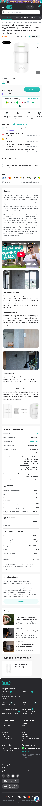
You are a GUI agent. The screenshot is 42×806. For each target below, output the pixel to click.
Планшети (5, 730)
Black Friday (25, 740)
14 (35, 102)
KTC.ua (9, 7)
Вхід (31, 7)
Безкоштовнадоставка (17, 117)
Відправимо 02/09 (33, 135)
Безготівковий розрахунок (31, 182)
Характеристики (21, 17)
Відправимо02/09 (7, 117)
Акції (23, 725)
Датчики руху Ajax (31, 22)
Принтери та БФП (7, 738)
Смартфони (5, 723)
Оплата (4, 174)
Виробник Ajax (9, 577)
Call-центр (25, 751)
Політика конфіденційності (30, 738)
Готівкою (7, 182)
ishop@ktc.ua (9, 765)
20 (9, 102)
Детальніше (19, 601)
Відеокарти (5, 734)
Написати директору (12, 768)
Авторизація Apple (7, 750)
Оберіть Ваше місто (18, 124)
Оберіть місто (8, 689)
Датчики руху (18, 22)
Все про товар (7, 17)
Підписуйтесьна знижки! (13, 786)
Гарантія (24, 727)
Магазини (25, 736)
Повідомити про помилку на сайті (17, 771)
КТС (2, 22)
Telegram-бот (12, 781)
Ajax (37, 433)
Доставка (25, 730)
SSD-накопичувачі (7, 736)
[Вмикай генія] (21, 1)
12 (14, 102)
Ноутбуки (5, 727)
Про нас (24, 723)
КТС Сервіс (6, 745)
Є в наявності (35, 36)
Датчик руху (34, 441)
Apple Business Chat (32, 748)
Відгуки (34, 17)
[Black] (8, 82)
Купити (33, 89)
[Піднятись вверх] (37, 793)
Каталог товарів (8, 720)
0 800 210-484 (30, 745)
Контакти (25, 734)
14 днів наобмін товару (29, 117)
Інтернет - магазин (29, 720)
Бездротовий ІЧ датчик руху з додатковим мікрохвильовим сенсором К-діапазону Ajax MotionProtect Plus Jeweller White (22, 666)
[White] (3, 82)
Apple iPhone (6, 725)
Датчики (8, 22)
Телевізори (5, 732)
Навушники (5, 740)
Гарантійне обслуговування (10, 748)
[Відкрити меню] (3, 7)
